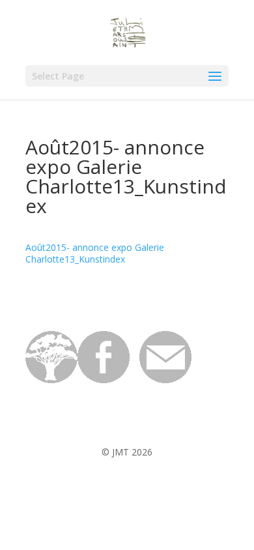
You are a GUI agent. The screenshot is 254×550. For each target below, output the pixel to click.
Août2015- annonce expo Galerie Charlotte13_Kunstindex (94, 253)
